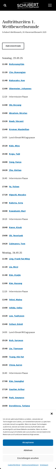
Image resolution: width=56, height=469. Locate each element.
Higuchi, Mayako (17, 194)
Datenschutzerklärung (30, 465)
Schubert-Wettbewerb (12, 32)
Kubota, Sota (16, 202)
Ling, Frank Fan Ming (19, 258)
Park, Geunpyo (16, 397)
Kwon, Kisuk (15, 227)
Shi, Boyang (15, 105)
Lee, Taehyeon (16, 315)
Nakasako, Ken (17, 80)
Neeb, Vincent (16, 121)
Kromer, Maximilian (19, 129)
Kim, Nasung (15, 283)
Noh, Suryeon (16, 340)
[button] (51, 413)
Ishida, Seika (15, 307)
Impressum (44, 465)
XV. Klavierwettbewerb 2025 (34, 32)
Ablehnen (28, 450)
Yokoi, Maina (15, 299)
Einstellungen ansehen (28, 458)
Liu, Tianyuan (16, 348)
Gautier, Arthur (17, 389)
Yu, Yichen (14, 186)
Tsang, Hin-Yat (16, 356)
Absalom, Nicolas (18, 113)
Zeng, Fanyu (15, 162)
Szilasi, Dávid (16, 324)
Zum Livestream (13, 46)
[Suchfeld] (5, 5)
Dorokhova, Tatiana (19, 405)
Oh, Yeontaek (16, 235)
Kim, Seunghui (16, 381)
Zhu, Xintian (15, 170)
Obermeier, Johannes (20, 88)
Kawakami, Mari (17, 211)
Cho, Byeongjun (17, 72)
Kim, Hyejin (15, 275)
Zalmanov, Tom (17, 243)
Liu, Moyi (13, 267)
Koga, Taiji (14, 154)
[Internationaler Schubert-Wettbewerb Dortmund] (28, 5)
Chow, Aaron (15, 365)
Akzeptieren (28, 442)
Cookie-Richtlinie (14, 465)
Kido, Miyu (14, 145)
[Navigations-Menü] (50, 5)
